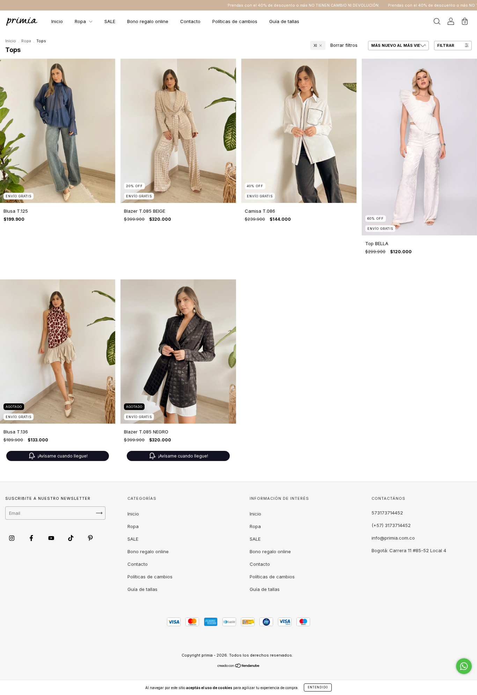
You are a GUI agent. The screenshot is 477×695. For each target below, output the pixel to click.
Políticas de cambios (234, 21)
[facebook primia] (32, 538)
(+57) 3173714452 (391, 525)
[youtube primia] (52, 538)
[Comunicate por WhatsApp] (464, 666)
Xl (315, 45)
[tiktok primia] (71, 538)
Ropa (81, 21)
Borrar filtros (344, 45)
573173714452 (387, 512)
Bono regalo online (147, 21)
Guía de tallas (284, 21)
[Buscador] (436, 22)
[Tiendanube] (238, 666)
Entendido (318, 687)
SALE (109, 21)
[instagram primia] (12, 538)
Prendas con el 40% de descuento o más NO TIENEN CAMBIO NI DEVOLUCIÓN (272, 5)
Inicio (57, 21)
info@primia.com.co (393, 538)
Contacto (190, 21)
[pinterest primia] (90, 538)
